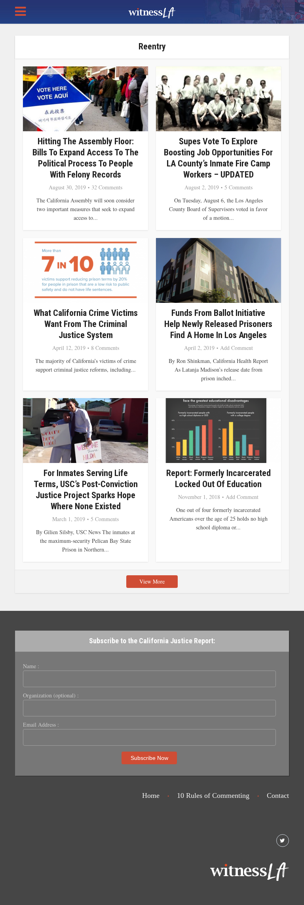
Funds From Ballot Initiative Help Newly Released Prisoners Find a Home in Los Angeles (218, 324)
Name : (31, 666)
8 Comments (105, 347)
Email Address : (41, 724)
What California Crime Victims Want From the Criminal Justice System (86, 324)
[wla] (152, 12)
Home (151, 795)
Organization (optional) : (51, 695)
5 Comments (238, 187)
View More (152, 581)
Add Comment (236, 347)
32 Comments (106, 187)
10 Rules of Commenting (213, 795)
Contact (278, 795)
